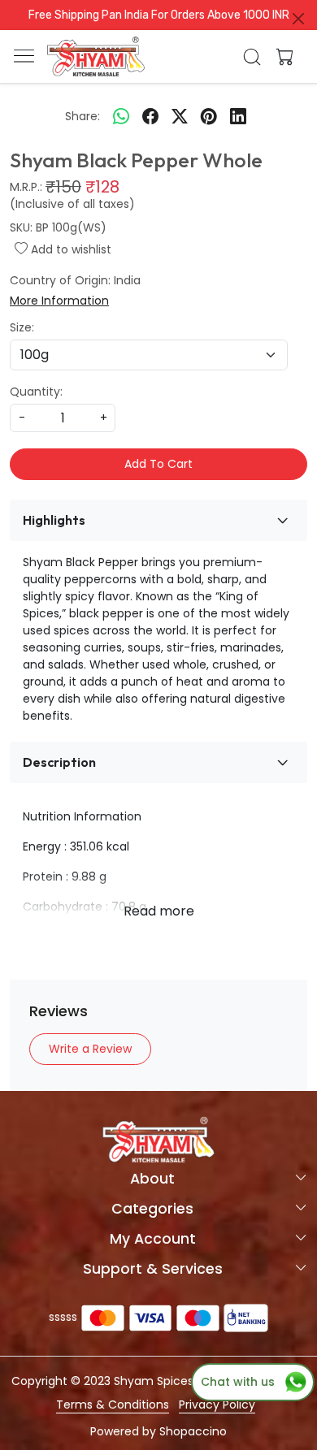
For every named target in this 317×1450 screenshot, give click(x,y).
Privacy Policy (217, 1404)
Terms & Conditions (112, 1404)
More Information (59, 300)
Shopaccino (193, 1431)
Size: (22, 327)
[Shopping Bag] (281, 56)
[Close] (298, 18)
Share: (82, 116)
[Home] (96, 56)
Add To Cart (158, 464)
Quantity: (36, 391)
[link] (252, 56)
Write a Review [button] (90, 1049)
